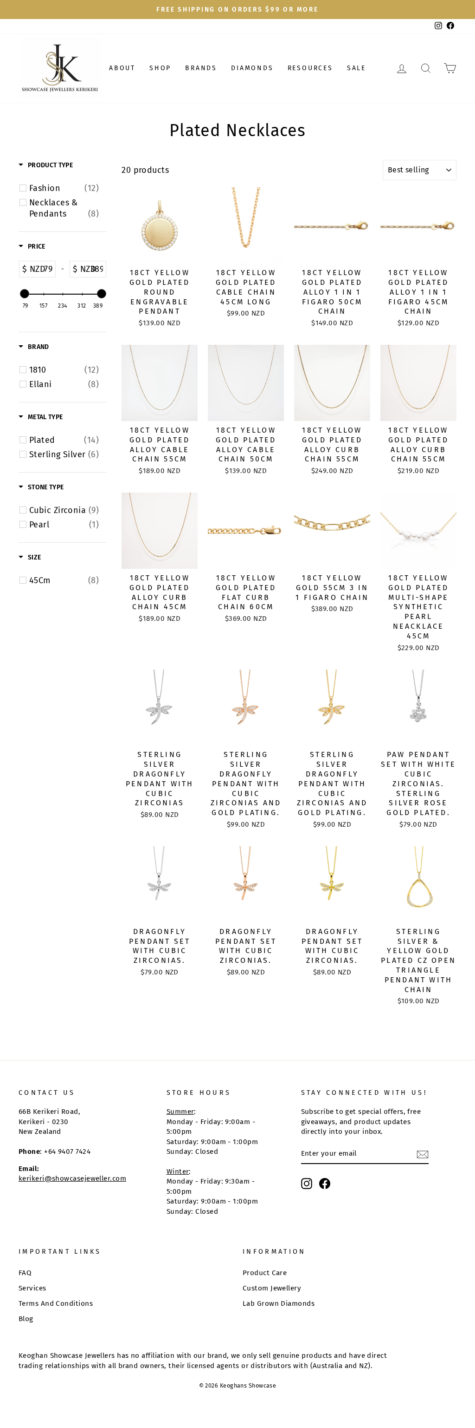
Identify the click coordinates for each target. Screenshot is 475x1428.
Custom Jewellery (272, 1288)
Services (32, 1288)
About (122, 68)
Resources (310, 68)
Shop (160, 68)
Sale (356, 68)
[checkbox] (64, 188)
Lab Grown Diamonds (279, 1303)
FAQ (25, 1273)
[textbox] (47, 269)
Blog (26, 1319)
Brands (201, 68)
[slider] (24, 293)
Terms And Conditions (56, 1303)
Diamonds (252, 68)
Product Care (265, 1273)
